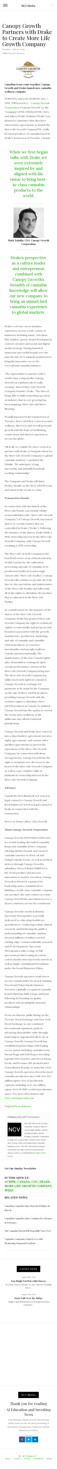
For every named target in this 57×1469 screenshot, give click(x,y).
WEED (9, 1190)
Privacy (27, 1458)
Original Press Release (18, 1106)
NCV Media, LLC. (29, 1456)
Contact (17, 1458)
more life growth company (28, 1186)
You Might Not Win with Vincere (28, 1281)
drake (45, 1182)
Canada (23, 1182)
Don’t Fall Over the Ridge (28, 1298)
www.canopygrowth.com (19, 1098)
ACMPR (10, 1182)
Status (49, 1458)
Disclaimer (38, 1458)
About (7, 1458)
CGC (34, 1182)
